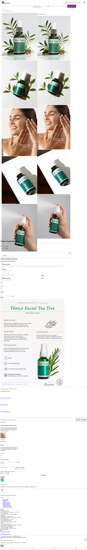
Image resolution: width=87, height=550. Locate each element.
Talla (8, 473)
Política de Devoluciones (7, 506)
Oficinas (4, 501)
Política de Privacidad (7, 505)
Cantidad (4, 255)
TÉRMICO (13, 6)
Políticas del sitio (6, 503)
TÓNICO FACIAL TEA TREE (8, 11)
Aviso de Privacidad (6, 504)
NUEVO (49, 6)
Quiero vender (5, 499)
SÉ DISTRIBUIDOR (56, 6)
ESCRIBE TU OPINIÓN (81, 419)
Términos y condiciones (12, 537)
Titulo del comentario (20, 467)
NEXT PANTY (24, 6)
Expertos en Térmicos (7, 502)
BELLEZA (44, 6)
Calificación (2, 463)
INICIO (4, 9)
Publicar (2, 477)
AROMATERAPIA (37, 6)
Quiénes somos (6, 500)
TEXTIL (19, 6)
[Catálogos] (79, 2)
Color (8, 472)
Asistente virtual (3, 484)
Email (13, 296)
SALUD (30, 6)
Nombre (17, 462)
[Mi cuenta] (81, 2)
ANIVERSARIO (64, 6)
